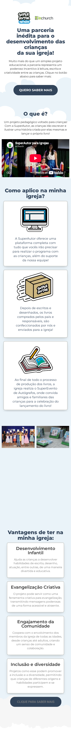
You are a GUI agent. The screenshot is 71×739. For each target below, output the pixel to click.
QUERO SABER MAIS (35, 90)
